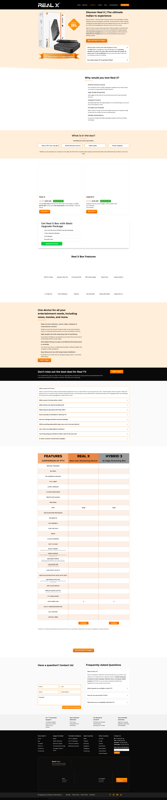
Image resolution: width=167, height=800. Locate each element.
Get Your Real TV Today (83, 650)
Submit (117, 752)
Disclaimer (92, 794)
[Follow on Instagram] (113, 794)
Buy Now (44, 211)
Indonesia (86, 743)
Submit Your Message (72, 707)
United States (102, 751)
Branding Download (73, 746)
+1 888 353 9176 (121, 740)
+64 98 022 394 (120, 738)
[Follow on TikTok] (121, 794)
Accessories (41, 751)
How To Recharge (73, 741)
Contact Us (125, 5)
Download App (114, 5)
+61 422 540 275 (124, 744)
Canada (101, 743)
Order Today (44, 360)
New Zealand (102, 748)
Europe (101, 741)
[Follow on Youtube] (117, 794)
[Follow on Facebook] (110, 794)
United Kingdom (103, 753)
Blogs (54, 738)
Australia (101, 738)
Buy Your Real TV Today (96, 40)
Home (79, 5)
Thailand (86, 741)
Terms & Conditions (73, 743)
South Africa (102, 746)
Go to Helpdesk (120, 780)
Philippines (86, 748)
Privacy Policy (75, 794)
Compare (40, 743)
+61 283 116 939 (123, 742)
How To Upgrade (72, 738)
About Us (84, 5)
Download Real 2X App (59, 746)
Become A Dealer (57, 743)
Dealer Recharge (57, 741)
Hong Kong (87, 751)
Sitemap (68, 794)
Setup (100, 5)
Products (92, 5)
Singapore (86, 746)
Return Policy (84, 794)
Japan (85, 738)
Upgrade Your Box (51, 243)
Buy (106, 5)
